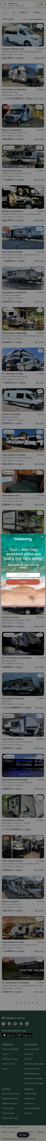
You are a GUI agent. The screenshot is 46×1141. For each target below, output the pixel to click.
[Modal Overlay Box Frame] (23, 570)
